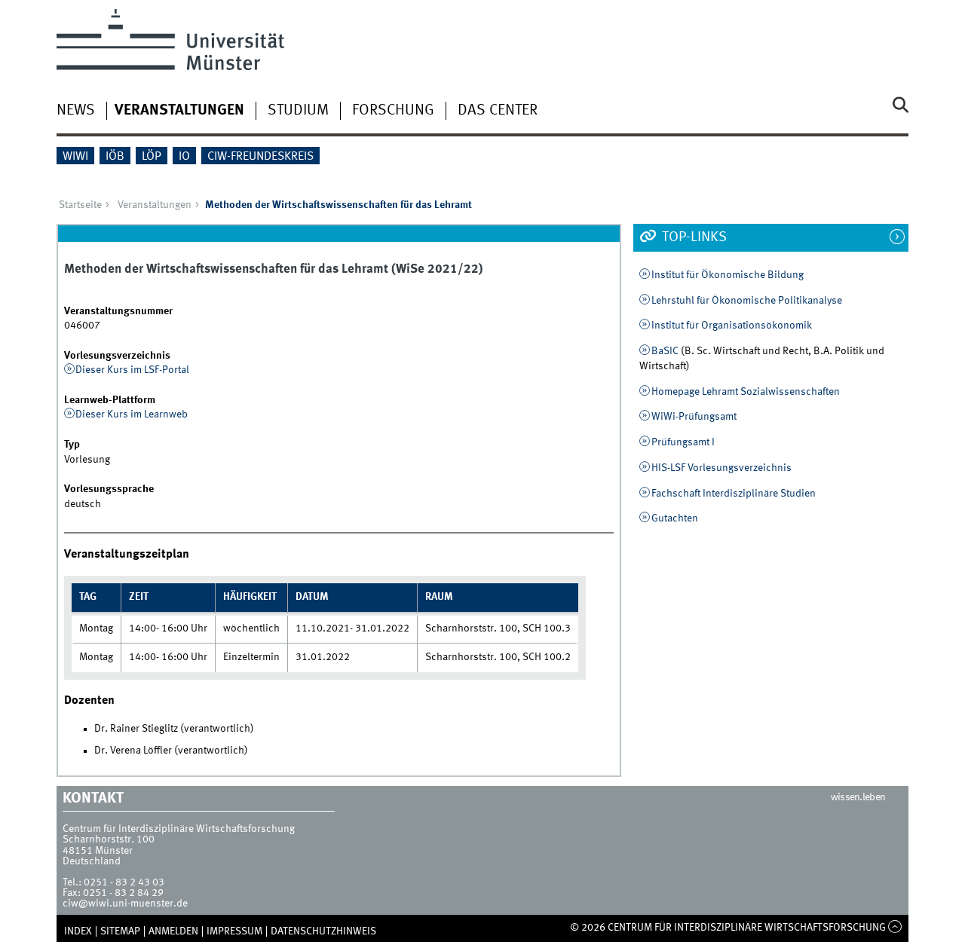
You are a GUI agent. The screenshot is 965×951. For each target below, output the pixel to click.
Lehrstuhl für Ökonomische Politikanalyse (746, 300)
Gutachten (674, 518)
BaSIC (665, 351)
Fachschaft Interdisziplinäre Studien (733, 493)
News (76, 110)
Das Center (498, 110)
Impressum (234, 931)
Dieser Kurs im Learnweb (131, 414)
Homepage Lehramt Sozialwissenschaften (745, 392)
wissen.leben (858, 797)
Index (78, 931)
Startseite (80, 205)
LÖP (151, 157)
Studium (298, 110)
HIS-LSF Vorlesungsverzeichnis (721, 468)
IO (184, 157)
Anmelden (173, 931)
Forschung (393, 110)
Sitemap (120, 931)
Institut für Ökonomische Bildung (727, 275)
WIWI (75, 157)
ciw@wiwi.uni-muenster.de (125, 903)
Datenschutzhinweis (323, 931)
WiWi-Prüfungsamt (694, 416)
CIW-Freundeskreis (260, 157)
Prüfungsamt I (683, 442)
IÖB (115, 157)
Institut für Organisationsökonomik (731, 325)
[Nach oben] (895, 927)
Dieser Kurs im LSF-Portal (132, 370)
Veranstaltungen (179, 110)
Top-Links (693, 237)
